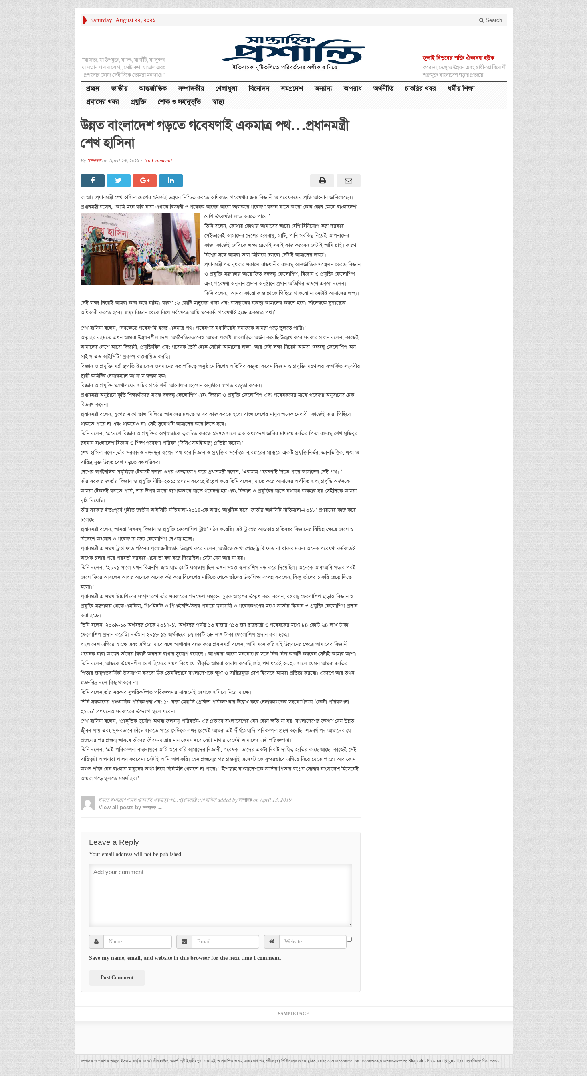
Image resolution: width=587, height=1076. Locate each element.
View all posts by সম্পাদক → (131, 807)
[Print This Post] (321, 180)
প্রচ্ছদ (93, 88)
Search (493, 20)
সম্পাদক (94, 161)
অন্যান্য (323, 88)
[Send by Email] (347, 180)
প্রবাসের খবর (102, 102)
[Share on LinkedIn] (172, 180)
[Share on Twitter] (120, 180)
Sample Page (293, 1014)
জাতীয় (119, 88)
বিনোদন (259, 88)
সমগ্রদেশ (292, 88)
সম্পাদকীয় (191, 88)
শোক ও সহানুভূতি (179, 102)
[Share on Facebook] (94, 180)
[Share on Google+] (146, 180)
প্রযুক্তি (138, 102)
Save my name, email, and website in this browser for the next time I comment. (185, 958)
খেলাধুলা (226, 88)
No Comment (158, 161)
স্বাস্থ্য (218, 102)
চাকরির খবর (420, 88)
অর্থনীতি (383, 88)
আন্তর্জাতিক (153, 88)
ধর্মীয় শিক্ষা (461, 88)
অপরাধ (353, 88)
